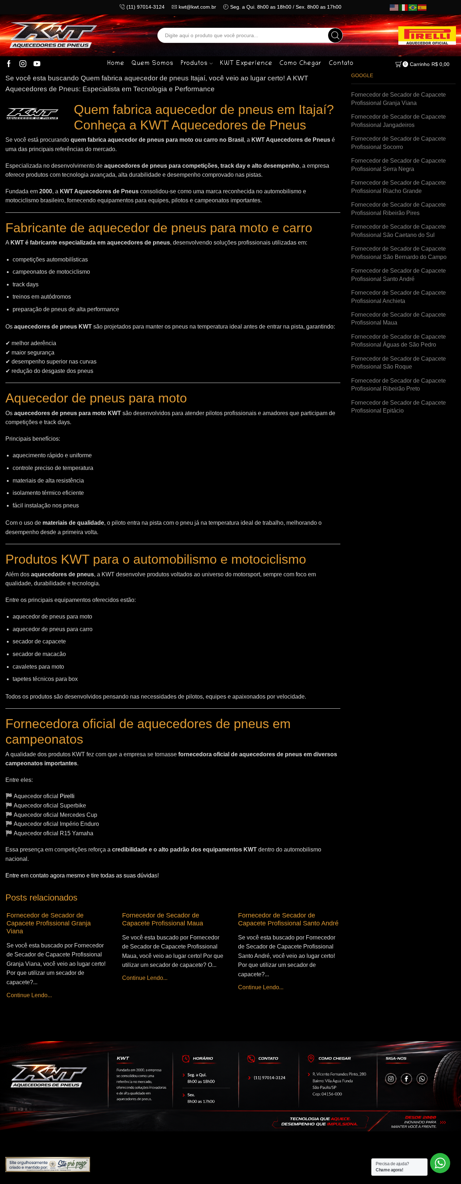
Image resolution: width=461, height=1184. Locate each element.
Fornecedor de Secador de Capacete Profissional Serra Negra (398, 165)
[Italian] (403, 7)
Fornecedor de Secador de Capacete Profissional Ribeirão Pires (398, 209)
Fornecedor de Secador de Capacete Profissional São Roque (398, 363)
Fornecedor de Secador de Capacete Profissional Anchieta (398, 297)
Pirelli (67, 796)
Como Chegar (300, 64)
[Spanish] (422, 7)
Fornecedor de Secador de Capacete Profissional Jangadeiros (398, 121)
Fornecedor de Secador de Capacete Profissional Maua (162, 919)
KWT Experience (246, 64)
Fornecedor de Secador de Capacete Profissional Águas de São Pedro (398, 341)
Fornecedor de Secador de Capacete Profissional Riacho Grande (398, 187)
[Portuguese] (413, 7)
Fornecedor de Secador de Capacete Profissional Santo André (288, 919)
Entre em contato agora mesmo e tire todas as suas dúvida (80, 875)
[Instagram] (22, 64)
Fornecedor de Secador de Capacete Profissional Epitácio (398, 407)
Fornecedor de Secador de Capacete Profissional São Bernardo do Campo (399, 253)
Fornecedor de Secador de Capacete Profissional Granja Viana (48, 923)
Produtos (194, 64)
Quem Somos (152, 64)
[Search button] (335, 35)
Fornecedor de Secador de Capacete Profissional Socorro (398, 143)
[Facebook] (8, 64)
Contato (341, 64)
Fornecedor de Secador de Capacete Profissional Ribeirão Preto (398, 385)
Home (115, 64)
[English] (394, 7)
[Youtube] (36, 64)
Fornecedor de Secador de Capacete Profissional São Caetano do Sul (398, 231)
